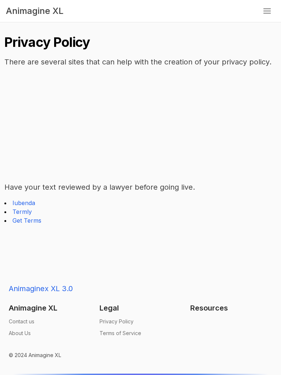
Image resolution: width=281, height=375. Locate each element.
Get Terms (26, 220)
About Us (20, 333)
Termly (22, 211)
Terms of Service (120, 333)
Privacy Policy (117, 321)
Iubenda (23, 203)
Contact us (21, 321)
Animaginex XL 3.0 (41, 288)
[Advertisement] (140, 124)
